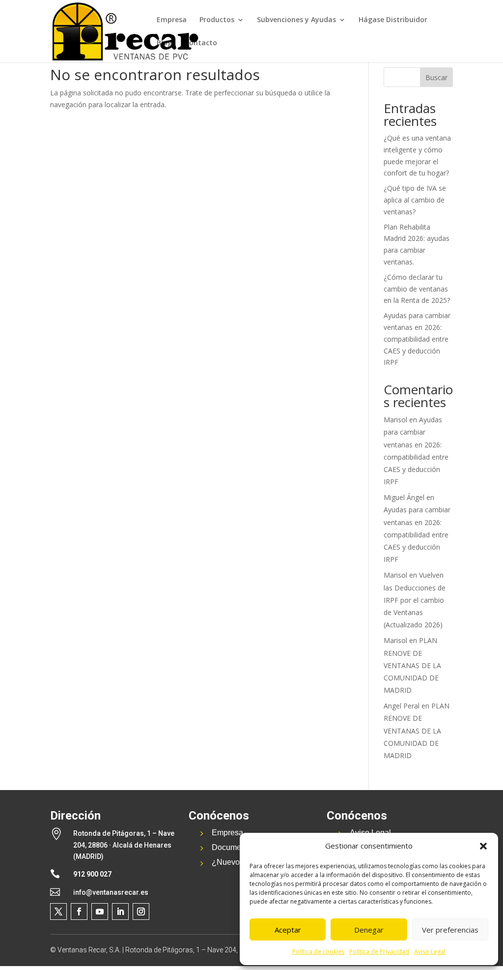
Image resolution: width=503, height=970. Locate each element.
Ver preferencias (450, 930)
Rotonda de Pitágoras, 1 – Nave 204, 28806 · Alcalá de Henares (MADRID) (123, 845)
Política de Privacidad (379, 951)
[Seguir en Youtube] (99, 911)
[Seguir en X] (58, 911)
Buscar (436, 77)
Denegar (369, 930)
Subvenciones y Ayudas (296, 20)
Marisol (395, 419)
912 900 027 (92, 874)
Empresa (172, 20)
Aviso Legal (430, 951)
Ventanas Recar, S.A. (89, 950)
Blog (164, 43)
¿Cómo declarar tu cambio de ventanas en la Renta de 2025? (417, 288)
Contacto (201, 43)
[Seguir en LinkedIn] (120, 911)
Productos (216, 20)
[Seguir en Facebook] (79, 911)
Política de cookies (318, 951)
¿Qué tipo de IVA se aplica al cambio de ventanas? (415, 199)
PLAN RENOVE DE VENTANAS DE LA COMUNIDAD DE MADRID (412, 665)
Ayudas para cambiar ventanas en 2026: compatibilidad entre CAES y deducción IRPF (417, 339)
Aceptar (288, 930)
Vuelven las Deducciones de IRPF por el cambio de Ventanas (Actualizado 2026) (415, 599)
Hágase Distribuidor (393, 20)
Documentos (234, 847)
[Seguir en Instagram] (141, 911)
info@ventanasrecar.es (110, 892)
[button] (483, 846)
